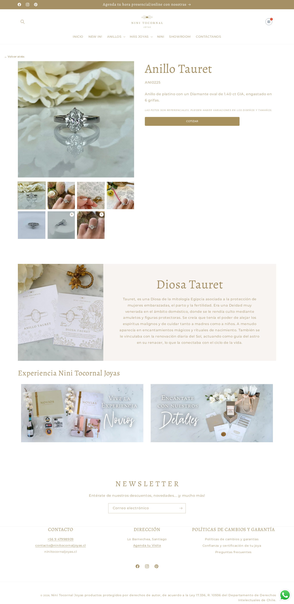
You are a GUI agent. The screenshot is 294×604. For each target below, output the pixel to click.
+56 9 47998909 (60, 539)
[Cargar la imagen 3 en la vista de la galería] (91, 195)
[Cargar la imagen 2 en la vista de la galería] (61, 195)
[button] (22, 21)
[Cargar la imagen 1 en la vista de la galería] (31, 195)
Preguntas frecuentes (233, 552)
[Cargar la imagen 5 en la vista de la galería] (31, 225)
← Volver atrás (14, 56)
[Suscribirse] (181, 508)
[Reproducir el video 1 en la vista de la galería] (61, 225)
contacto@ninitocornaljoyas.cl (60, 545)
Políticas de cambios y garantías (231, 539)
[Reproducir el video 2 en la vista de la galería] (91, 225)
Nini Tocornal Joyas (67, 595)
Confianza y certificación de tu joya (232, 546)
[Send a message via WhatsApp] (285, 595)
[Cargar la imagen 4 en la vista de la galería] (120, 195)
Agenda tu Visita (147, 545)
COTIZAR (192, 121)
